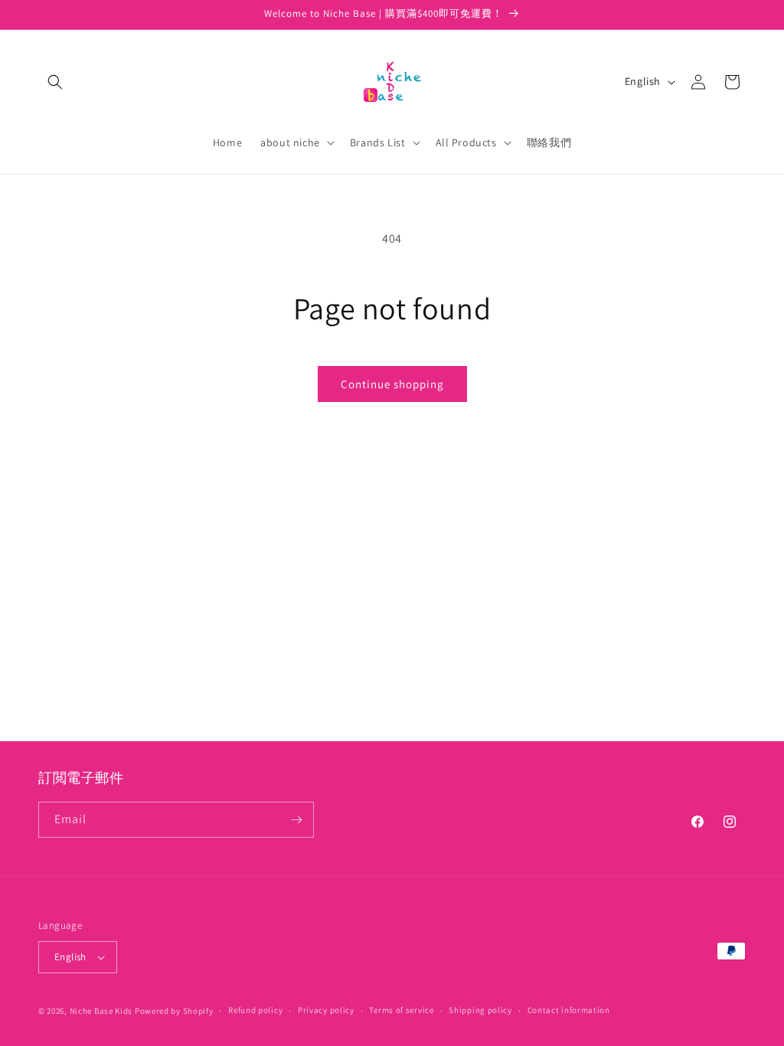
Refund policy (255, 1010)
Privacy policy (326, 1010)
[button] (55, 82)
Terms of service (401, 1010)
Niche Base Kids (101, 1010)
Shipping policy (480, 1010)
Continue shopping (392, 384)
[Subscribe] (296, 820)
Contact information (569, 1010)
